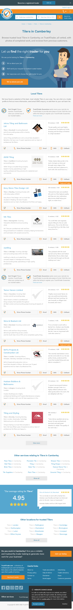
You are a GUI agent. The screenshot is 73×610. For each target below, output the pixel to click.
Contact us (30, 575)
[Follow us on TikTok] (21, 588)
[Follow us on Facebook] (3, 588)
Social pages (47, 578)
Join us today (61, 553)
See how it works (13, 577)
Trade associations (49, 570)
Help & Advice (47, 573)
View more (36, 443)
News (59, 575)
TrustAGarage (23, 597)
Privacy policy (31, 573)
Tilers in (12, 525)
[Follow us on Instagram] (12, 588)
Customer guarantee (64, 578)
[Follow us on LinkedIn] (17, 588)
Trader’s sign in (67, 7)
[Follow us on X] (8, 588)
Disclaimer (46, 575)
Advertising (61, 570)
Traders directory (63, 573)
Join (49, 3)
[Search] (59, 17)
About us (30, 570)
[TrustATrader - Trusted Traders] (7, 10)
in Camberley (12, 461)
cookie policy (46, 599)
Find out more (37, 116)
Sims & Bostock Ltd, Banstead (49, 492)
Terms (29, 578)
